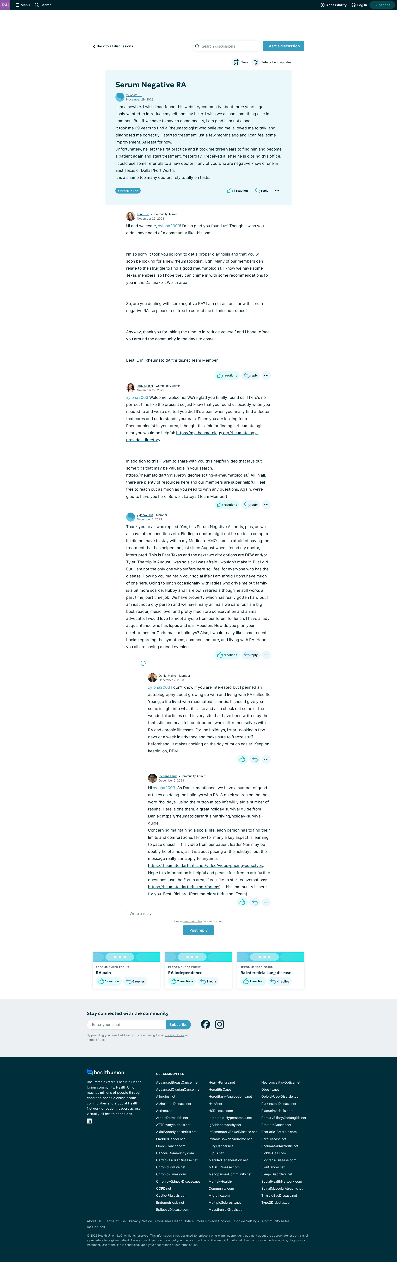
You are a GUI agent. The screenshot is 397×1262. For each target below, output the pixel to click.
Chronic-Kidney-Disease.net (178, 1181)
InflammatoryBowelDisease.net (233, 1132)
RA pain (103, 972)
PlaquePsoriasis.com (277, 1111)
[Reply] (254, 759)
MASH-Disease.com (224, 1167)
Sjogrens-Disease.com (278, 1160)
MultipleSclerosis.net (225, 1202)
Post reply (198, 930)
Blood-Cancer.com (170, 1146)
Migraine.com (219, 1195)
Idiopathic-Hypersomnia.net (230, 1118)
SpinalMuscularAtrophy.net (282, 1188)
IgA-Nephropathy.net (225, 1125)
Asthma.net (165, 1111)
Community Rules (275, 1221)
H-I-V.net (215, 1104)
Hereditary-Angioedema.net (230, 1096)
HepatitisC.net (220, 1089)
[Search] (197, 46)
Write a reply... (142, 913)
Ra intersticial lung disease (265, 972)
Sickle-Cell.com (273, 1153)
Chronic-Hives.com (171, 1174)
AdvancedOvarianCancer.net (178, 1089)
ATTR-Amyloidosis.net (173, 1125)
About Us (94, 1221)
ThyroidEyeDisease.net (279, 1195)
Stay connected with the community (128, 1013)
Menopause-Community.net (230, 1174)
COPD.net (163, 1188)
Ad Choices (96, 1227)
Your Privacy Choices (214, 1221)
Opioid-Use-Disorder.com (281, 1096)
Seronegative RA (128, 190)
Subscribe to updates (276, 62)
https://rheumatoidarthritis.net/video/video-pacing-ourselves (205, 865)
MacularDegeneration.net (228, 1160)
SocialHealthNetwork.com (281, 1181)
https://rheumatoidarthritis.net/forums (183, 886)
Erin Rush (143, 214)
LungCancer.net (221, 1146)
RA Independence (185, 972)
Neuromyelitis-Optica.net (280, 1082)
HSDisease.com (221, 1111)
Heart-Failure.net (222, 1082)
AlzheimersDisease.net (173, 1104)
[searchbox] (231, 46)
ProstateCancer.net (276, 1125)
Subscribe (382, 5)
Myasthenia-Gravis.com (227, 1209)
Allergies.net (165, 1096)
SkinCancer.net (273, 1167)
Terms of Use (96, 1039)
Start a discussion (284, 46)
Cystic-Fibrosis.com (171, 1195)
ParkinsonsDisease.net (278, 1104)
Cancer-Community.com (175, 1153)
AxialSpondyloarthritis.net (176, 1132)
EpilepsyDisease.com (172, 1209)
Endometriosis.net (170, 1202)
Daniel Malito (167, 675)
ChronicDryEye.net (170, 1167)
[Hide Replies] (143, 663)
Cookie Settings (246, 1221)
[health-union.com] (105, 1073)
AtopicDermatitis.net (172, 1118)
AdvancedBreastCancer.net (177, 1082)
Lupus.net (216, 1153)
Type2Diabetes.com (277, 1202)
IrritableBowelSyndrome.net (230, 1139)
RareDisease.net (273, 1139)
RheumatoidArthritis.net (168, 360)
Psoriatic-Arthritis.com (279, 1132)
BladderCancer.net (170, 1139)
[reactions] (242, 759)
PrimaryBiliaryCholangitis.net (283, 1118)
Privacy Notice (174, 1035)
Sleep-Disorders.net (276, 1174)
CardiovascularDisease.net (177, 1160)
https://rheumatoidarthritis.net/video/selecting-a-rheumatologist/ (187, 475)
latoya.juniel (145, 385)
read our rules (192, 921)
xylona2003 (134, 95)
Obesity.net (270, 1089)
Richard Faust (168, 776)
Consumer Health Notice (174, 1221)
